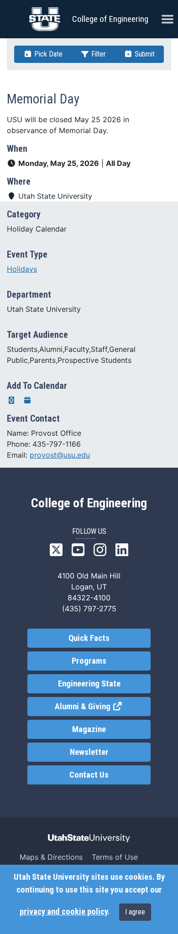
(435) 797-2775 (89, 608)
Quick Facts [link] (89, 638)
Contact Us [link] (89, 775)
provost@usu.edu (60, 454)
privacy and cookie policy (63, 912)
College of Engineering (110, 19)
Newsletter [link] (89, 752)
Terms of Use (115, 857)
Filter (97, 54)
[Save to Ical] (27, 400)
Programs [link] (89, 661)
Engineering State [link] (89, 684)
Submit (144, 54)
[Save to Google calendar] (11, 400)
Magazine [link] (89, 729)
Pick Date (47, 54)
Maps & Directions (51, 857)
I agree (135, 912)
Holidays (22, 268)
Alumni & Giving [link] (103, 706)
